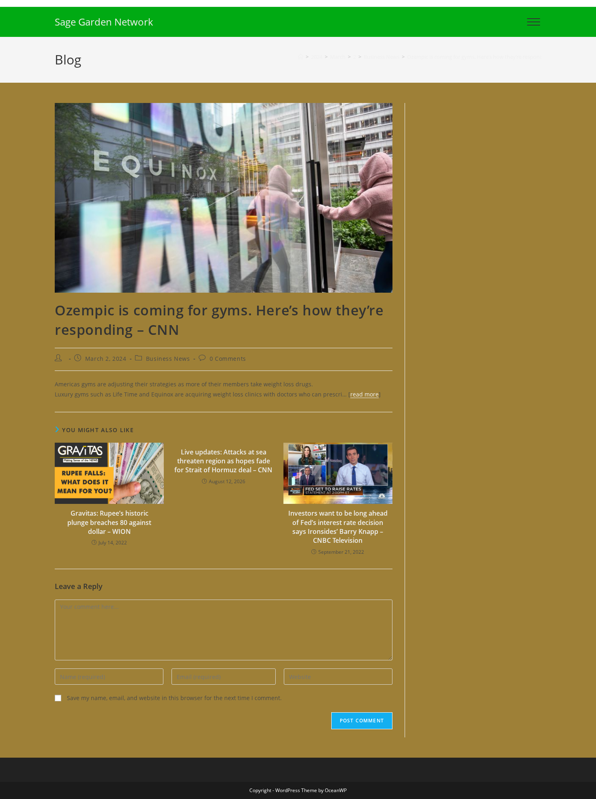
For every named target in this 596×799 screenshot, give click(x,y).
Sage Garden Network (104, 21)
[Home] (300, 56)
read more (364, 394)
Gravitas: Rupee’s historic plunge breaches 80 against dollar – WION (109, 522)
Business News (168, 358)
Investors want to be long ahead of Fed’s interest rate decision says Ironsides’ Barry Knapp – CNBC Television (338, 527)
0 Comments (228, 358)
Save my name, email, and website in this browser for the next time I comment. (174, 698)
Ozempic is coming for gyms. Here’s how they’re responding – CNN (487, 56)
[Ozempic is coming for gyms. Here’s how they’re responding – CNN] (223, 197)
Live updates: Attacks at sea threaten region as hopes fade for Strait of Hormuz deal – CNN (223, 461)
